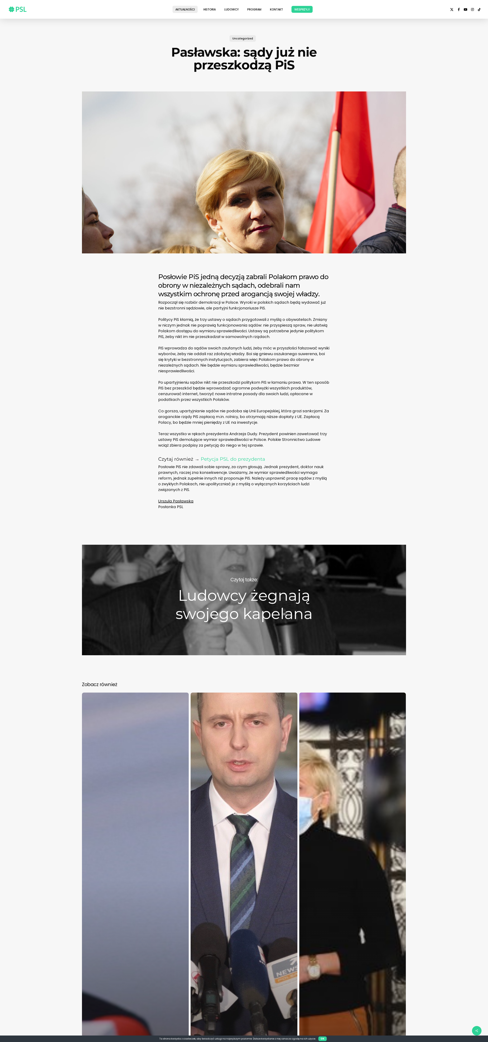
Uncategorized (242, 38)
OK (322, 1038)
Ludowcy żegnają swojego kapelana (244, 600)
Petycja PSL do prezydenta (233, 459)
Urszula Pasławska (175, 501)
